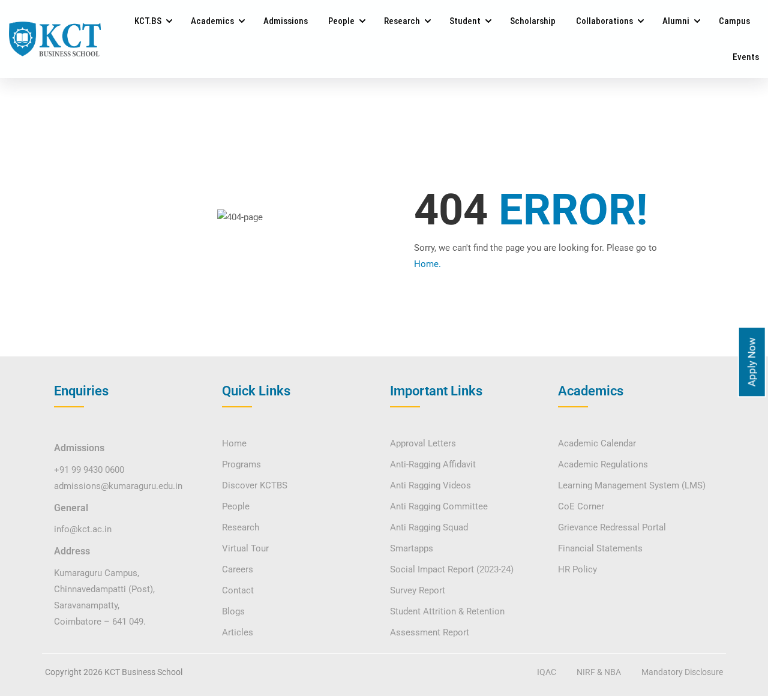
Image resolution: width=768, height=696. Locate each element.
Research (402, 21)
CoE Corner (581, 506)
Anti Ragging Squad (429, 527)
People (341, 21)
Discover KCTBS (254, 485)
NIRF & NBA (599, 672)
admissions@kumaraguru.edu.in (118, 486)
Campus (734, 21)
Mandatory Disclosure (682, 672)
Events (746, 57)
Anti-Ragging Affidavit (433, 464)
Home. (427, 264)
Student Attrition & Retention (447, 611)
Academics (212, 21)
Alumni (675, 21)
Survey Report (417, 590)
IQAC (546, 672)
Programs (241, 464)
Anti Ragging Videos (430, 485)
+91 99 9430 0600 (89, 469)
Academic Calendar (597, 443)
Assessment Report (429, 632)
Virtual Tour (245, 548)
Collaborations (604, 21)
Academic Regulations (603, 464)
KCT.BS (147, 21)
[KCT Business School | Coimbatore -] (55, 39)
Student (465, 21)
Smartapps (411, 548)
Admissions (285, 21)
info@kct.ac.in (83, 529)
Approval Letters (423, 443)
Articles (237, 632)
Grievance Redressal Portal (612, 527)
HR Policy (577, 569)
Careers (237, 569)
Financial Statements (600, 548)
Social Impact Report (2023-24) (452, 569)
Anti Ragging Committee (439, 506)
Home (234, 443)
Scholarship (533, 21)
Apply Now (752, 361)
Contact (238, 590)
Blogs (233, 611)
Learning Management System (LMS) (632, 485)
